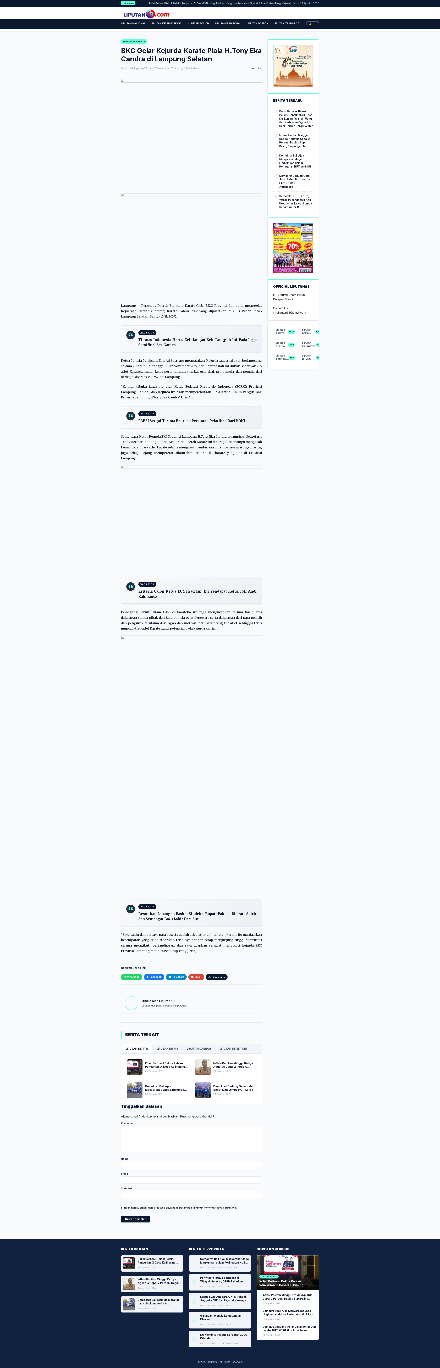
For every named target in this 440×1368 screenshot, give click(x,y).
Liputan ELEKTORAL (228, 23)
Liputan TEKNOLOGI (287, 23)
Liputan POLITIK (199, 23)
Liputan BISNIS (167, 1048)
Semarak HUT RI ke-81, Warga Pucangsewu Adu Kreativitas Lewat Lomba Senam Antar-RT (295, 201)
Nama (124, 1158)
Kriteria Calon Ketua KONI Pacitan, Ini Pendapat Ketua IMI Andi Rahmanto (197, 594)
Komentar (128, 1123)
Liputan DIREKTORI (233, 1048)
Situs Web (127, 1188)
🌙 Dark (312, 24)
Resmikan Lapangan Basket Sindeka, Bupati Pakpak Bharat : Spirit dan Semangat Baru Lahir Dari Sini (197, 916)
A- (253, 68)
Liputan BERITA (136, 1048)
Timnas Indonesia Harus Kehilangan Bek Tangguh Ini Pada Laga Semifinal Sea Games (197, 342)
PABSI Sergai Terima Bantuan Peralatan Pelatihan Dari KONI (191, 421)
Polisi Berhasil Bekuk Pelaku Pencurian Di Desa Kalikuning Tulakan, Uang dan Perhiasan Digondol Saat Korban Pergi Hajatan (195, 3)
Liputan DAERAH (257, 23)
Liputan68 (166, 1001)
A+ (259, 68)
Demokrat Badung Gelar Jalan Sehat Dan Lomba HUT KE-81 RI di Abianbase (294, 181)
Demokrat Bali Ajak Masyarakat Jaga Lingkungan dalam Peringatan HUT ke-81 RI (295, 161)
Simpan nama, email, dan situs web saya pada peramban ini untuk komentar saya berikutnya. (179, 1207)
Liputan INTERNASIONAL (167, 23)
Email (124, 1173)
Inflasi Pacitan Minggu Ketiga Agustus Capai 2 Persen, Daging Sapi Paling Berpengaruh (294, 141)
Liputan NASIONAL (133, 23)
